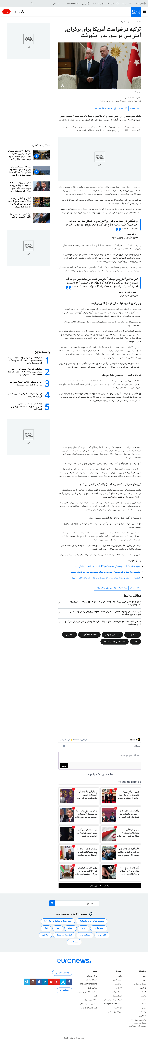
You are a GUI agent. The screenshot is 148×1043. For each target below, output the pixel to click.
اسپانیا (70, 928)
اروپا (144, 976)
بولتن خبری (117, 980)
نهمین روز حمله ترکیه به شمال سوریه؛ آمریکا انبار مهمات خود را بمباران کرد (107, 566)
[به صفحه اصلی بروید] (136, 12)
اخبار (134, 22)
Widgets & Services (113, 1004)
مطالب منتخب (41, 145)
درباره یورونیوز (91, 976)
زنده (6, 11)
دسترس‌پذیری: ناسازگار (88, 1004)
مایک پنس (69, 634)
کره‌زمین (143, 988)
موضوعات (142, 971)
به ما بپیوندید (116, 992)
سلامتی (45, 935)
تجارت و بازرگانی (140, 984)
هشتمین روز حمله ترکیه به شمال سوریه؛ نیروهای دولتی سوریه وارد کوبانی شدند (105, 572)
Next (144, 992)
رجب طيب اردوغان (112, 634)
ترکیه (121, 22)
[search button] (31, 3)
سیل (58, 928)
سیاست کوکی (92, 988)
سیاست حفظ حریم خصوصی (86, 992)
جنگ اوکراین (98, 928)
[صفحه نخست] (140, 22)
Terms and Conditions (87, 984)
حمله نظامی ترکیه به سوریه (114, 641)
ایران (83, 928)
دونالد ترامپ (132, 634)
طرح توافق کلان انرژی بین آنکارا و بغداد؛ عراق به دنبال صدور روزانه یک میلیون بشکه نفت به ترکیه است (104, 603)
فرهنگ (143, 1004)
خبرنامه (66, 990)
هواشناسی (118, 984)
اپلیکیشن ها (117, 996)
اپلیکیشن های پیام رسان (113, 1000)
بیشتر (95, 971)
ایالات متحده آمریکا (89, 634)
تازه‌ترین (119, 988)
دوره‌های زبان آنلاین (114, 1012)
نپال (46, 928)
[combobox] (46, 3)
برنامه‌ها (143, 1012)
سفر (145, 1000)
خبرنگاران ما (141, 1016)
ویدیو (144, 1008)
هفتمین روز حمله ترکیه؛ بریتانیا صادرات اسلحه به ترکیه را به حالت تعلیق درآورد (106, 578)
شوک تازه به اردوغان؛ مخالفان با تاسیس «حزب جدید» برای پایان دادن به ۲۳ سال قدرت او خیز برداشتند (105, 613)
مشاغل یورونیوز (91, 1000)
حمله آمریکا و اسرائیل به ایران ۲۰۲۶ (57, 921)
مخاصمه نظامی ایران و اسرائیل (92, 921)
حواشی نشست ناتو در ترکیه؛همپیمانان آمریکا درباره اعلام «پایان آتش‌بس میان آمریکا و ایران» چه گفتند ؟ (103, 623)
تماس (95, 996)
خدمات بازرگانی (91, 980)
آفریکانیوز (118, 1008)
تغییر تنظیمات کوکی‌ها (89, 1008)
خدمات (119, 971)
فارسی (140, 3)
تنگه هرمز (74, 942)
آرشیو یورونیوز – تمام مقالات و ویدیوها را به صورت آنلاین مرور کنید (137, 1023)
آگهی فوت (102, 935)
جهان (128, 22)
